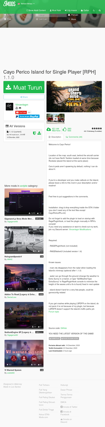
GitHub (64, 328)
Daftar (86, 10)
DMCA (63, 402)
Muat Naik (56, 10)
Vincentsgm (21, 104)
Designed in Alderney (12, 384)
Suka (69, 130)
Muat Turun (27, 87)
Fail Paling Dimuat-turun (47, 403)
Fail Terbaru (44, 385)
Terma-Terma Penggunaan (66, 396)
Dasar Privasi (66, 389)
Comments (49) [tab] (75, 136)
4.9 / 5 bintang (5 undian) (93, 131)
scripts (23, 185)
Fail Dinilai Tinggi (46, 409)
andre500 (10, 372)
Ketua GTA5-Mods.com (44, 416)
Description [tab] (55, 136)
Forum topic (54, 311)
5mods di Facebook (66, 413)
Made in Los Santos (12, 386)
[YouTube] (16, 108)
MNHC (9, 259)
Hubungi (64, 385)
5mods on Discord (66, 420)
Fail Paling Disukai (47, 397)
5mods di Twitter (70, 406)
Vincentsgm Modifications (80, 229)
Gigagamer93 (12, 221)
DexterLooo (11, 297)
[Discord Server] (19, 108)
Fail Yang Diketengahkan (45, 391)
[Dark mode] (94, 10)
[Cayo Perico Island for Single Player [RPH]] (74, 96)
